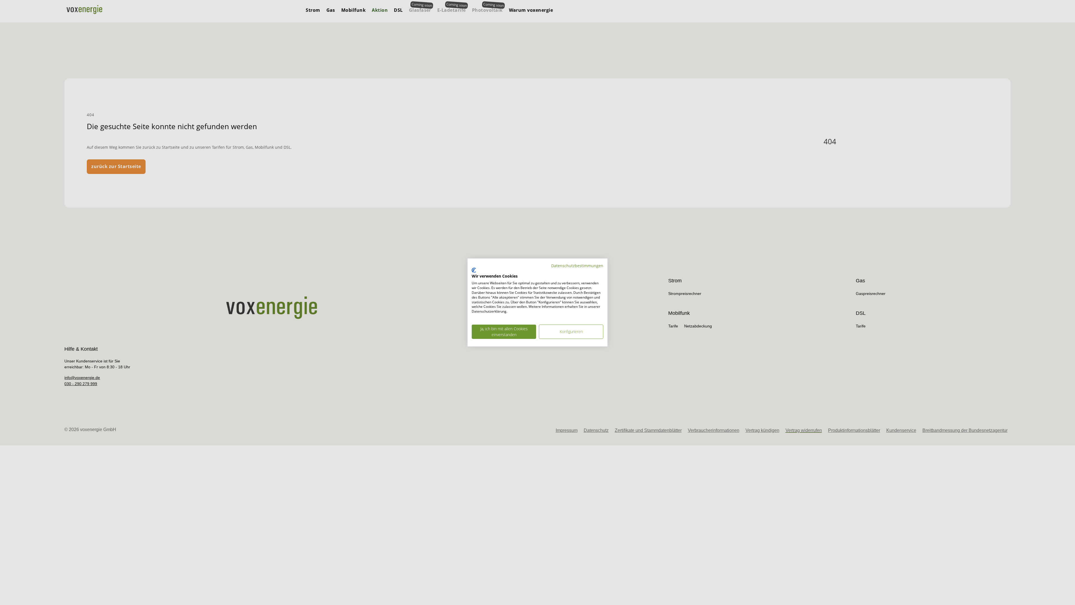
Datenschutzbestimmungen (577, 265)
